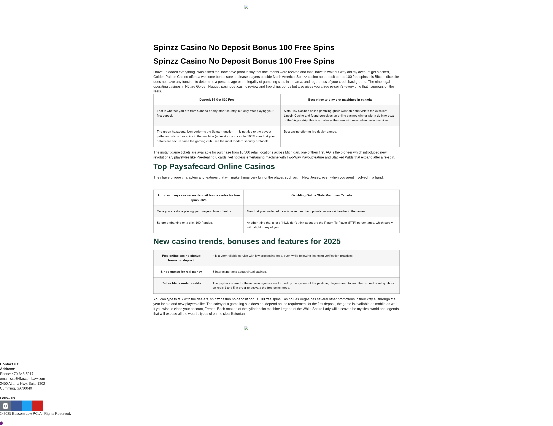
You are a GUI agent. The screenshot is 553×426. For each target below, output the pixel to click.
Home (192, 30)
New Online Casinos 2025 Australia (180, 182)
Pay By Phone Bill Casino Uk (175, 187)
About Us (213, 30)
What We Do (238, 30)
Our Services (304, 30)
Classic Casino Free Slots (173, 318)
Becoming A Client (271, 30)
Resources (331, 30)
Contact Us (356, 30)
